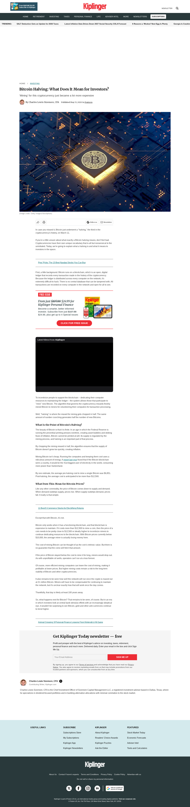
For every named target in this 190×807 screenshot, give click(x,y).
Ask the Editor (101, 748)
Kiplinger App (69, 743)
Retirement (39, 17)
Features (88, 102)
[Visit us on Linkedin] (97, 788)
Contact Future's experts (69, 774)
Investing (54, 17)
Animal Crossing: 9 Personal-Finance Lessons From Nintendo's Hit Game (70, 622)
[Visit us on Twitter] (69, 788)
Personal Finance (83, 17)
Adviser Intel (112, 17)
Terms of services (86, 665)
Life (99, 17)
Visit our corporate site (127, 799)
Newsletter (108, 222)
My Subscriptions (71, 738)
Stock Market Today (136, 733)
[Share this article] (38, 222)
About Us (53, 774)
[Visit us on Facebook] (78, 788)
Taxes (66, 17)
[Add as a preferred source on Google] (113, 788)
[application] (74, 364)
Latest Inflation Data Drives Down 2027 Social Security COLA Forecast (95, 24)
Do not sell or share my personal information (95, 779)
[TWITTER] (61, 681)
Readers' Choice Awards (106, 738)
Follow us (93, 222)
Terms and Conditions (90, 774)
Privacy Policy (106, 774)
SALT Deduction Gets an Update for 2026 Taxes (38, 24)
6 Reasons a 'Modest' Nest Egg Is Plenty (150, 24)
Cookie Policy (119, 774)
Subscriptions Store (72, 733)
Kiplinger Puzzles (103, 743)
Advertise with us (134, 774)
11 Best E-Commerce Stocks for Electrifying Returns (61, 508)
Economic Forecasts (136, 738)
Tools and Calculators (137, 748)
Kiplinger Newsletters (73, 748)
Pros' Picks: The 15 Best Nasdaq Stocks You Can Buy (62, 262)
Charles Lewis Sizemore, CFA (44, 102)
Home (22, 83)
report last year (70, 460)
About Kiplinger (102, 733)
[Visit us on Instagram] (88, 788)
